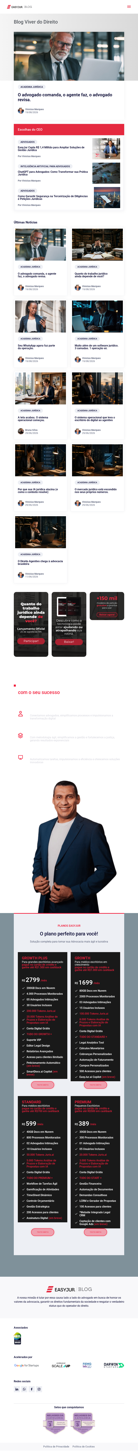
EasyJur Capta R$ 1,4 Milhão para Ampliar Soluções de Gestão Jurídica (51, 149)
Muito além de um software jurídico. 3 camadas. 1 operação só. (96, 347)
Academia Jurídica (32, 87)
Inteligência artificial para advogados (45, 166)
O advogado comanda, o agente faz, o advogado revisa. (65, 97)
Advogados (27, 142)
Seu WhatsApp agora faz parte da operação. (36, 347)
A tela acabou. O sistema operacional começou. (33, 419)
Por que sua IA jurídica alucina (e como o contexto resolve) (38, 491)
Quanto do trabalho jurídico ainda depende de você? (91, 275)
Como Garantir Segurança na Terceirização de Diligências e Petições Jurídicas (53, 198)
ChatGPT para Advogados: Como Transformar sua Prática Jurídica (53, 173)
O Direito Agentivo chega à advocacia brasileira (40, 563)
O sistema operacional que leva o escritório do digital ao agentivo (95, 419)
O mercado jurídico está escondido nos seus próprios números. (96, 491)
